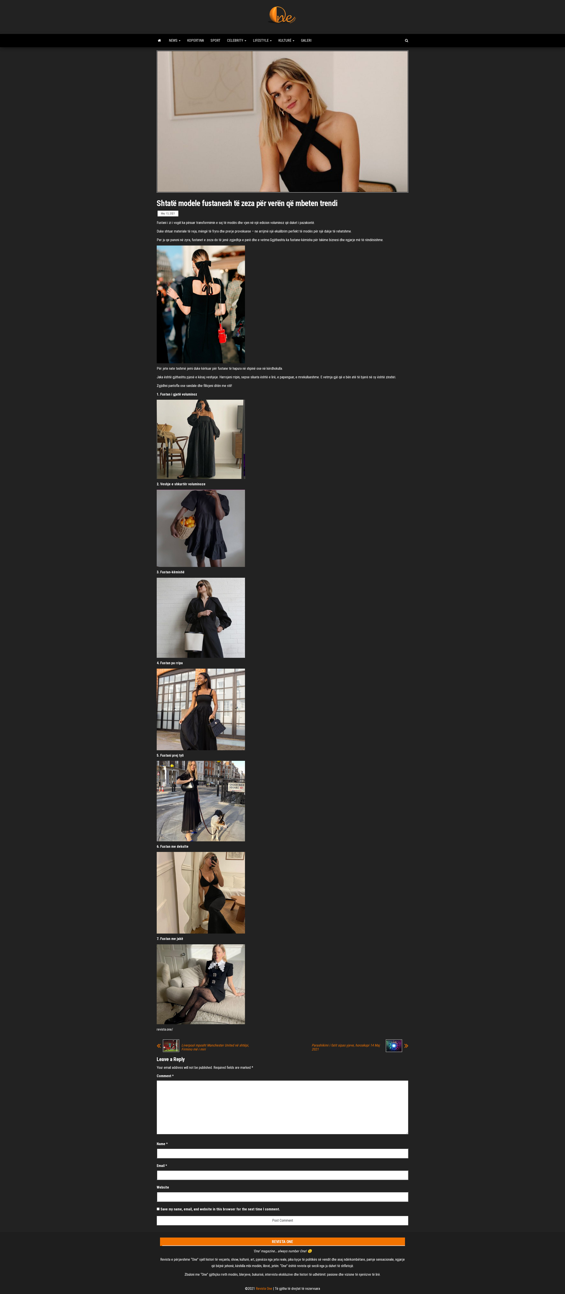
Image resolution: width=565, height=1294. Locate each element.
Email (162, 1166)
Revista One (264, 1288)
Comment (165, 1076)
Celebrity (235, 40)
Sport (215, 40)
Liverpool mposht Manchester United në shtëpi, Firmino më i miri (215, 1047)
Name (162, 1144)
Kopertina (195, 40)
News (173, 40)
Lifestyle (261, 40)
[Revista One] (159, 40)
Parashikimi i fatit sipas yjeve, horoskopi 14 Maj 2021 (346, 1047)
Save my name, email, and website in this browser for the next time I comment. (220, 1209)
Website (163, 1187)
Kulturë (285, 40)
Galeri (306, 40)
